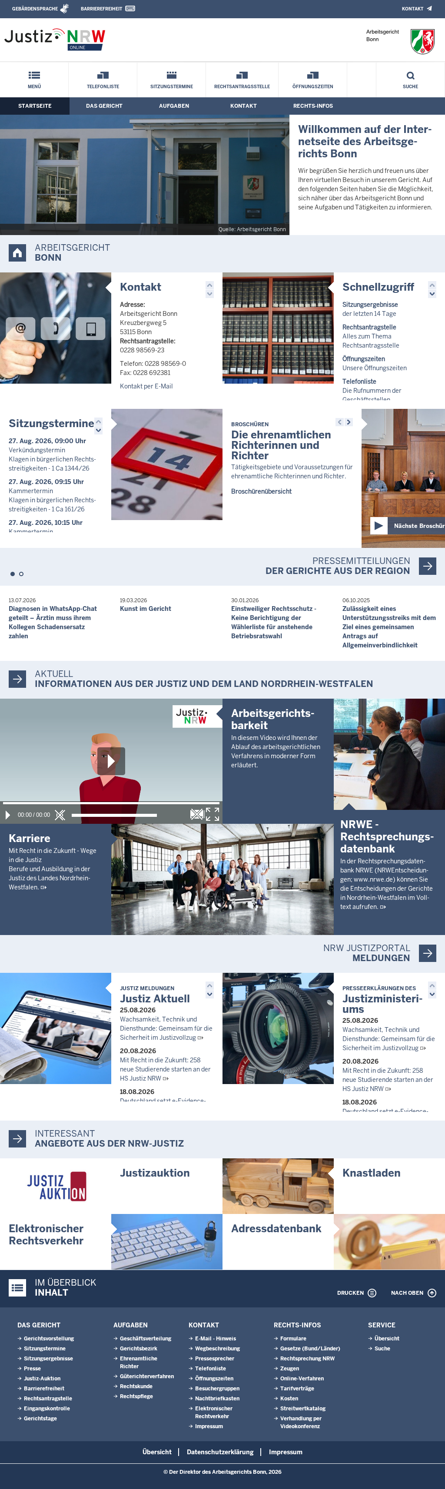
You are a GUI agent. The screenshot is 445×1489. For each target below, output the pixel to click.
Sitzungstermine (171, 87)
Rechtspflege (136, 1396)
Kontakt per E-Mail (146, 386)
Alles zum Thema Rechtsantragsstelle (370, 336)
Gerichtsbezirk (138, 1348)
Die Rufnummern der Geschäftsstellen (372, 391)
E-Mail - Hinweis (215, 1338)
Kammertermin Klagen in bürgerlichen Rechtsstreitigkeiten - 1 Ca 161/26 (52, 500)
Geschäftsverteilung (145, 1338)
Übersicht (387, 1338)
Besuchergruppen (217, 1388)
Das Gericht (104, 106)
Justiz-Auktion (42, 1378)
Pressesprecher (214, 1358)
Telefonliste (103, 87)
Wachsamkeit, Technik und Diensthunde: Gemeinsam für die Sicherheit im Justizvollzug (166, 1028)
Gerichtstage (40, 1418)
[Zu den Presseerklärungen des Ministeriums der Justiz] (278, 1028)
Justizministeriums (382, 1000)
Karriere (29, 838)
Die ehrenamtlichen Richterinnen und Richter (281, 441)
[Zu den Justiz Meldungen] (55, 1028)
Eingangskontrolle (47, 1408)
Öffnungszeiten (312, 87)
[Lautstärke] (114, 815)
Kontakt (412, 9)
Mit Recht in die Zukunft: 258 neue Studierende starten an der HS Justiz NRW (165, 1069)
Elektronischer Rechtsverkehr (46, 1234)
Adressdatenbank (276, 1228)
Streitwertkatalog (302, 1408)
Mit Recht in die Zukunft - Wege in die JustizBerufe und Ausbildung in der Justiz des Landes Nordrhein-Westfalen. (52, 869)
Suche (410, 87)
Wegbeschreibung (217, 1348)
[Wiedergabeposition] (111, 803)
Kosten (289, 1398)
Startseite (35, 106)
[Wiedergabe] (8, 815)
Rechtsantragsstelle (242, 87)
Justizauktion (155, 1173)
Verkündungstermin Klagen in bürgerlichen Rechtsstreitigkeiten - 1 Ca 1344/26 (52, 459)
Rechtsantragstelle (48, 1398)
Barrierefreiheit (101, 9)
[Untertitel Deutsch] (197, 814)
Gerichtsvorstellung (49, 1338)
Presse (32, 1368)
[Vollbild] (212, 814)
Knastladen (371, 1173)
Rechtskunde (136, 1386)
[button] (210, 285)
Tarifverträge (297, 1388)
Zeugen (289, 1368)
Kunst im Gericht (145, 609)
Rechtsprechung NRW (307, 1358)
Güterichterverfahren (147, 1376)
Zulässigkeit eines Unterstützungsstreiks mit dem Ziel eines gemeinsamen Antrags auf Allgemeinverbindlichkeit (389, 627)
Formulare (293, 1338)
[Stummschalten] (60, 815)
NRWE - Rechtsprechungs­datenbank (387, 837)
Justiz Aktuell (155, 995)
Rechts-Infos (313, 106)
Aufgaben (174, 106)
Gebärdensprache (35, 9)
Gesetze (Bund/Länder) (310, 1348)
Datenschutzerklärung (220, 1452)
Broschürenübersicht (261, 491)
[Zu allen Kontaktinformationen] (55, 328)
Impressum (209, 1426)
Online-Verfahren (302, 1378)
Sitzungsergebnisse (48, 1358)
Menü (34, 87)
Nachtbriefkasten (217, 1398)
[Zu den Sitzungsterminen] (166, 464)
